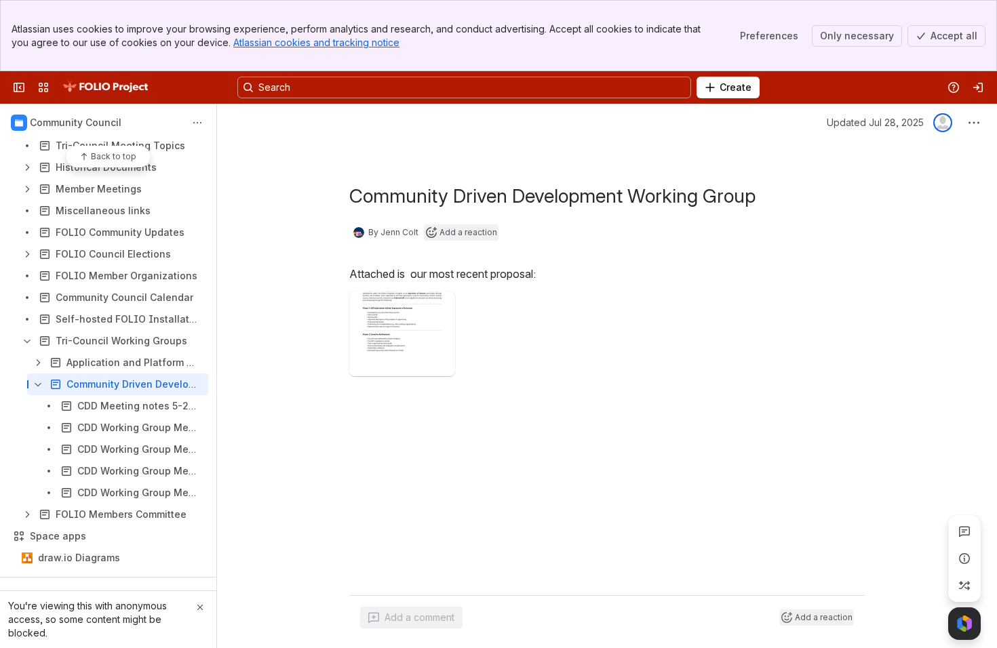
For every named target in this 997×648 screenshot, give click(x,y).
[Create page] (964, 585)
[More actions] (197, 123)
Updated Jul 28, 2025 (875, 122)
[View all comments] (964, 531)
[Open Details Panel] (964, 558)
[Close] (200, 607)
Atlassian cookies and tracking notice (316, 42)
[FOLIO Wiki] (105, 87)
